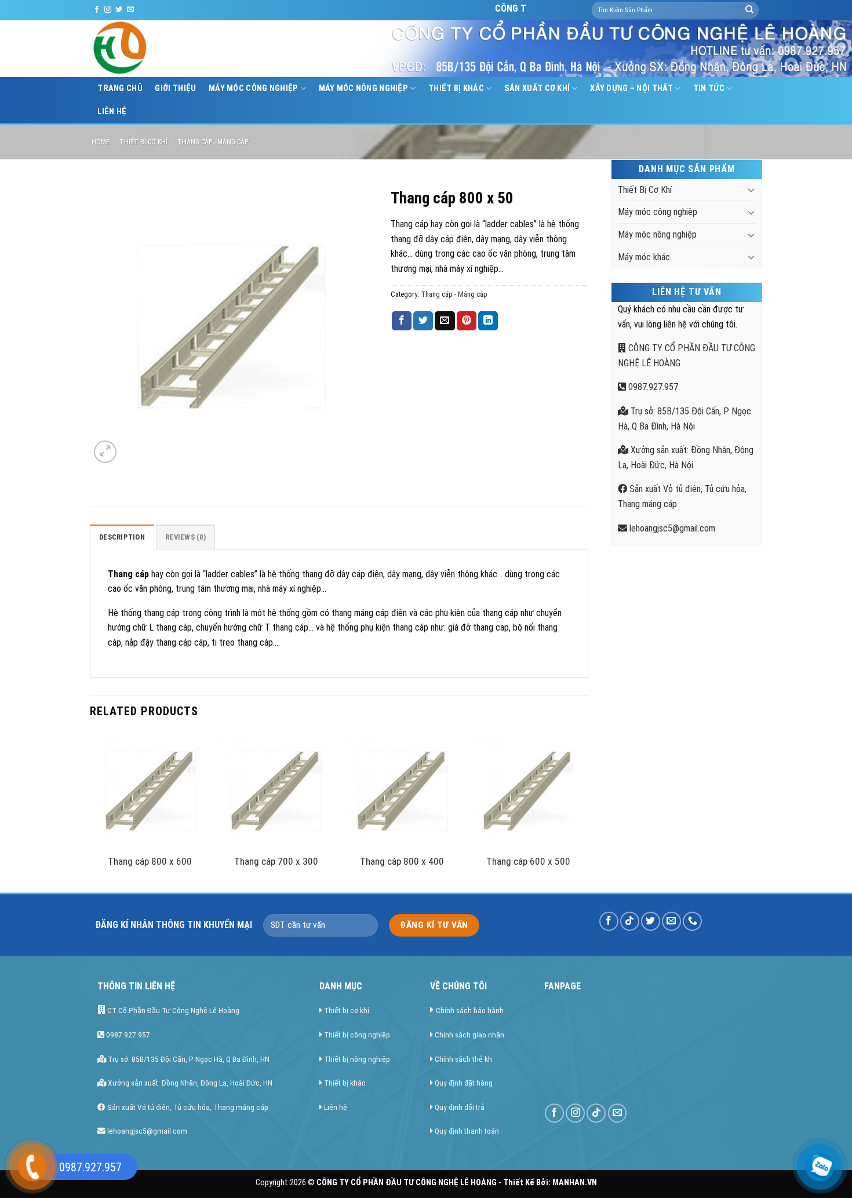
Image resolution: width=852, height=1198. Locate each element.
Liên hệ (111, 111)
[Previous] (93, 811)
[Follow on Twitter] (118, 10)
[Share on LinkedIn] (488, 321)
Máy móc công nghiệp (253, 88)
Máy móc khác (644, 257)
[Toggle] (751, 189)
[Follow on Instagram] (107, 10)
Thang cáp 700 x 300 (276, 861)
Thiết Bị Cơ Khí (143, 142)
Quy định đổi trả (460, 1107)
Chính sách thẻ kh (463, 1059)
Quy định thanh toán (467, 1130)
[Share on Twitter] (423, 321)
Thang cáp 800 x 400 (402, 861)
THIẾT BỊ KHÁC (456, 88)
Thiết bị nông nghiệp (357, 1059)
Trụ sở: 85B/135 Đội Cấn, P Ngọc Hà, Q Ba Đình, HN (188, 1059)
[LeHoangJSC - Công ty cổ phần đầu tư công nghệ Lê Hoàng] (164, 48)
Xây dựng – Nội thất (631, 88)
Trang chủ (120, 88)
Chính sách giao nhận (469, 1034)
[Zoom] (105, 451)
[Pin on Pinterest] (466, 321)
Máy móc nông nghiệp (363, 88)
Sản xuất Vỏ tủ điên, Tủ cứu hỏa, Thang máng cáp (186, 1107)
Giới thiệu (175, 88)
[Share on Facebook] (402, 321)
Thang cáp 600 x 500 (528, 861)
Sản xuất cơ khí (537, 88)
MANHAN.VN (574, 1183)
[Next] (585, 811)
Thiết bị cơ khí (346, 1010)
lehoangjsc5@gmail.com (671, 528)
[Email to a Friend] (444, 321)
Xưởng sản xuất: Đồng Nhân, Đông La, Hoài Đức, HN (189, 1082)
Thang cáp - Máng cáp (212, 142)
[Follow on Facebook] (96, 10)
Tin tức (708, 88)
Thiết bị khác (345, 1082)
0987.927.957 (652, 386)
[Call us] (692, 921)
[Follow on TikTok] (629, 921)
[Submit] (749, 10)
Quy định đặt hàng (464, 1082)
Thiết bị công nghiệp (357, 1034)
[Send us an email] (130, 10)
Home (101, 142)
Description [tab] (122, 537)
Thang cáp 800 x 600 (150, 861)
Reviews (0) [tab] (185, 537)
